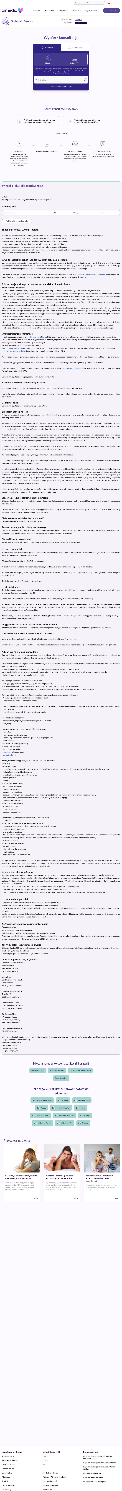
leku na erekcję (35, 337)
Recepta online (61, 1078)
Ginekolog (6, 1477)
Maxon (82, 1108)
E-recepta (37, 10)
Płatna (47, 63)
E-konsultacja (77, 47)
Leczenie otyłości (9, 1485)
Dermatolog (7, 1473)
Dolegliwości (63, 10)
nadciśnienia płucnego (71, 368)
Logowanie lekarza (50, 1485)
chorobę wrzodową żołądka (14, 351)
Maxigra (86, 1115)
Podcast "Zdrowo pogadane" (54, 1477)
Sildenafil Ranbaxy (66, 1115)
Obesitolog (6, 1489)
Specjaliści (49, 10)
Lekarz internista (57, 1070)
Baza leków (47, 1489)
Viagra (43, 1108)
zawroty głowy (9, 755)
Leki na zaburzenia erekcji (80, 1070)
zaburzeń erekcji (84, 274)
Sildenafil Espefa (44, 1123)
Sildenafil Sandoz (42, 1115)
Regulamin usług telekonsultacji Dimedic (99, 1462)
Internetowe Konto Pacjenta (94, 1481)
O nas (45, 1456)
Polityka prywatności (92, 1473)
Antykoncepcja (8, 1456)
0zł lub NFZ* (74, 63)
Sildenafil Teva (84, 1100)
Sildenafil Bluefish (63, 1108)
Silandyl (85, 1123)
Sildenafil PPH (66, 1123)
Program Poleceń (50, 1481)
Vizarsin (65, 1100)
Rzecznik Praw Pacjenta (93, 1477)
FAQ (44, 1464)
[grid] (61, 212)
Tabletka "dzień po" (10, 1460)
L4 (44, 1468)
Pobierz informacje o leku (17, 221)
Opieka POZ (76, 10)
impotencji (101, 274)
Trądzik (5, 1481)
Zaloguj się (111, 10)
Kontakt (46, 1460)
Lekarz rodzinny (37, 1070)
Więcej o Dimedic (91, 10)
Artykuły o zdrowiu (50, 1473)
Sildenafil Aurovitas (44, 1100)
